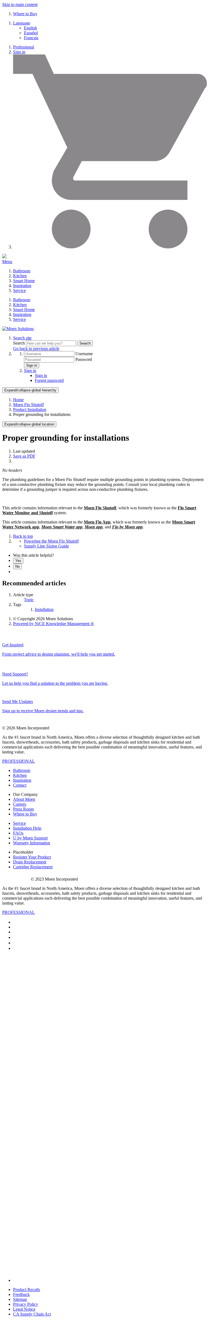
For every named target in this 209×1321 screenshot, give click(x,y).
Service (19, 290)
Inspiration (22, 285)
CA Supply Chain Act (32, 1314)
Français (31, 37)
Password (83, 359)
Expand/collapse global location (29, 424)
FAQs (18, 833)
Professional (23, 47)
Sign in (19, 52)
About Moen (24, 799)
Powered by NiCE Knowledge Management (53, 623)
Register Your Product (32, 857)
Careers (19, 804)
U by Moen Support (30, 838)
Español (31, 33)
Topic (29, 599)
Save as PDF (24, 456)
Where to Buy (25, 13)
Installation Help (27, 828)
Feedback (21, 1294)
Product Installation (29, 409)
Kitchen (20, 275)
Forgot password (49, 380)
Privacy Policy (25, 1304)
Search (19, 343)
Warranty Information (31, 843)
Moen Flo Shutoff (28, 404)
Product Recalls (26, 1289)
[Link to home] (18, 328)
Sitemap (20, 1299)
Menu (7, 261)
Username (84, 353)
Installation (44, 609)
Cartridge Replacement (33, 867)
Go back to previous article (36, 348)
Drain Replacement (29, 862)
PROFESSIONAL (18, 761)
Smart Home (24, 280)
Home (18, 399)
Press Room (23, 809)
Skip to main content (20, 4)
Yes (18, 561)
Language (21, 23)
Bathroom (21, 271)
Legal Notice (24, 1309)
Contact (19, 785)
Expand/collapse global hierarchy (30, 390)
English (30, 28)
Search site (22, 338)
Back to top (23, 536)
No (17, 566)
